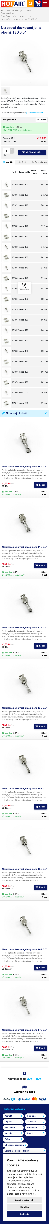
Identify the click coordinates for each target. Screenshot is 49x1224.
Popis (24, 162)
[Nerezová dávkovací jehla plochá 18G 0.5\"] (6, 351)
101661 (15, 195)
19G (26, 372)
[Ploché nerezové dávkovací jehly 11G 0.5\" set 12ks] (6, 215)
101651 (15, 205)
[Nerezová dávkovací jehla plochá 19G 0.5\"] (6, 372)
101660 (15, 393)
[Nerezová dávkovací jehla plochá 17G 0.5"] (24, 1005)
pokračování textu (34, 113)
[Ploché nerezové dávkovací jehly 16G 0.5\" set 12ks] (6, 319)
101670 (15, 382)
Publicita (31, 1116)
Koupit (42, 485)
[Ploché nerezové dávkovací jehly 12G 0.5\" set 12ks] (6, 236)
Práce (7, 1139)
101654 (15, 268)
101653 (15, 247)
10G (26, 184)
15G (26, 289)
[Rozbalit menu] (45, 3)
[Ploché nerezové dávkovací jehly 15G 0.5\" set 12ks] (6, 299)
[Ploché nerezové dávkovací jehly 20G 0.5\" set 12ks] (6, 403)
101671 (15, 403)
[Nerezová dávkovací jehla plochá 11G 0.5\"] (6, 205)
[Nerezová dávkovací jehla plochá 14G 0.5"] (24, 764)
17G (26, 330)
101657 (15, 330)
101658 (15, 351)
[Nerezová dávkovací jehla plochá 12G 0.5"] (24, 603)
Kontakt (8, 1116)
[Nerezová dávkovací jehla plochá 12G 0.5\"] (6, 226)
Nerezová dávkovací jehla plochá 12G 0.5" (24, 627)
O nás (30, 1133)
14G (26, 268)
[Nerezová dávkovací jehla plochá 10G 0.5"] (24, 442)
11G (26, 205)
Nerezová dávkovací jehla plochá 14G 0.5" (24, 788)
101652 (15, 226)
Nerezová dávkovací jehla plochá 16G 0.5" (24, 949)
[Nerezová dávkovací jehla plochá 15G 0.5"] (24, 844)
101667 (15, 320)
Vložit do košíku (34, 152)
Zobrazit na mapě (24, 1091)
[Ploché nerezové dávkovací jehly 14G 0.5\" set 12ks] (6, 278)
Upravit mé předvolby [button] (25, 1200)
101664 (15, 257)
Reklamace (10, 1127)
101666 (15, 299)
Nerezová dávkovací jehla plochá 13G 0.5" (24, 708)
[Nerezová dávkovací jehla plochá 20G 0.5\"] (6, 392)
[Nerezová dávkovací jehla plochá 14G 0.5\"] (6, 267)
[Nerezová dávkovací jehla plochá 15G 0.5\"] (6, 288)
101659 (15, 372)
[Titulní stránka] (13, 3)
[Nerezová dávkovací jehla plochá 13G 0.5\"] (6, 247)
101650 (15, 184)
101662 (15, 216)
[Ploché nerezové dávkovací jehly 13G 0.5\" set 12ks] (6, 257)
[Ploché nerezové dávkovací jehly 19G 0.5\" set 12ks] (6, 382)
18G (26, 351)
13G (26, 247)
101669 (15, 361)
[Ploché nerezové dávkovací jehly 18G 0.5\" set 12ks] (6, 361)
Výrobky (9, 162)
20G (26, 393)
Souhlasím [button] (25, 1214)
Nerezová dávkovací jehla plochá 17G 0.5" (24, 1030)
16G (26, 309)
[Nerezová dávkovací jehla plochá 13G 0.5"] (24, 683)
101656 (15, 309)
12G (26, 226)
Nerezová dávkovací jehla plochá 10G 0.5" (24, 466)
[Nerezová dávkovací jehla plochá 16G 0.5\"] (6, 309)
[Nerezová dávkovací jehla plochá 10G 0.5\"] (6, 184)
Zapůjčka (31, 1121)
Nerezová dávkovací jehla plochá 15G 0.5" (24, 869)
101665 (15, 278)
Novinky (8, 1133)
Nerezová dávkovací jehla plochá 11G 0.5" (24, 547)
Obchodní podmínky (14, 1145)
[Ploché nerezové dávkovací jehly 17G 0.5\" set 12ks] (6, 340)
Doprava (9, 1121)
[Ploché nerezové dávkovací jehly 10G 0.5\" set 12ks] (6, 195)
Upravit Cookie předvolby (17, 1151)
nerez (21, 184)
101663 (15, 236)
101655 (15, 289)
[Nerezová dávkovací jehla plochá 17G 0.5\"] (6, 330)
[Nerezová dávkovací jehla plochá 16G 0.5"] (24, 925)
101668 (15, 341)
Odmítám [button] (24, 1207)
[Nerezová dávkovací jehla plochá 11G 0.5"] (24, 522)
